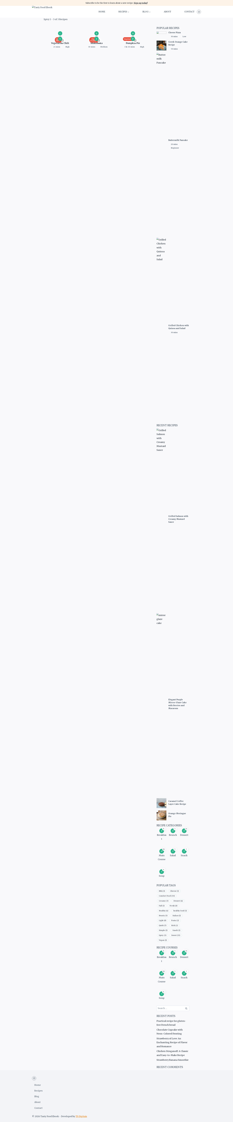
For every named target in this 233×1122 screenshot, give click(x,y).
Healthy (163, 911)
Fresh (173, 906)
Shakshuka (97, 43)
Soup (161, 875)
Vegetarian (128, 39)
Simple (163, 930)
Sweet (175, 935)
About (167, 11)
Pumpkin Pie (133, 43)
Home (102, 11)
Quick (162, 925)
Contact (189, 11)
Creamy (163, 901)
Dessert (184, 835)
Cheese (174, 891)
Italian (177, 916)
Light (162, 920)
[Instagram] (199, 12)
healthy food (180, 911)
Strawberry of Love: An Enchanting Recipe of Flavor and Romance (172, 1042)
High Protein (93, 40)
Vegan (163, 940)
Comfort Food (167, 896)
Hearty (163, 916)
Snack (184, 855)
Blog (36, 1096)
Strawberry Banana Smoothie (172, 1060)
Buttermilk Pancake (178, 140)
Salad (173, 855)
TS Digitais (81, 1116)
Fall (162, 906)
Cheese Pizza (174, 32)
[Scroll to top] (226, 1118)
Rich (174, 925)
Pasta (175, 920)
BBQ (162, 891)
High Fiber (58, 40)
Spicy (162, 935)
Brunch (173, 835)
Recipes (38, 1090)
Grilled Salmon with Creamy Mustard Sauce (178, 519)
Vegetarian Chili (60, 43)
